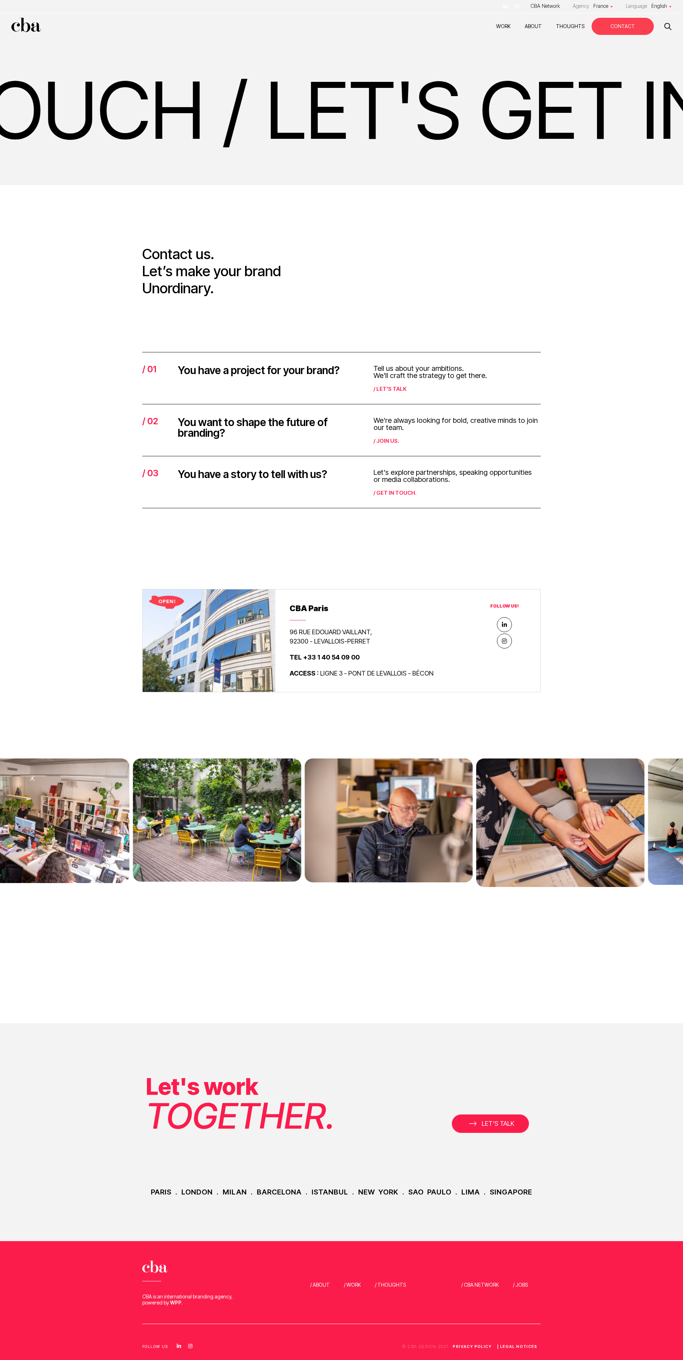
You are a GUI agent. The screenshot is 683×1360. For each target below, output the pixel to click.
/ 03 (150, 473)
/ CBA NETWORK (480, 1285)
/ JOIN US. (386, 440)
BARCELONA (279, 1192)
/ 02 (150, 421)
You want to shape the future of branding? (253, 427)
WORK (503, 26)
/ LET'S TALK (390, 388)
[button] (490, 1123)
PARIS (161, 1192)
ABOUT (533, 26)
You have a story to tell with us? (252, 474)
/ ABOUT (320, 1285)
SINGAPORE (511, 1192)
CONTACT (622, 26)
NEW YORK (378, 1192)
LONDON (197, 1192)
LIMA (470, 1192)
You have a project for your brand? (259, 370)
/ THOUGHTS (390, 1285)
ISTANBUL (330, 1192)
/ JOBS (520, 1285)
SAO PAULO (429, 1192)
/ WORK (352, 1285)
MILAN (235, 1192)
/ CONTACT (433, 1285)
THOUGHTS (570, 26)
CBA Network (545, 6)
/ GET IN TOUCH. (395, 492)
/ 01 (149, 369)
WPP (175, 1302)
